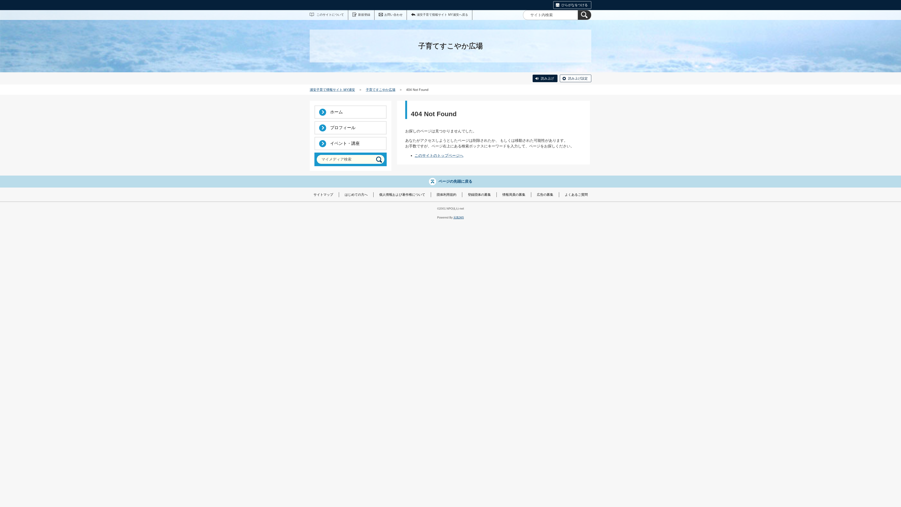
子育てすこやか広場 (380, 90)
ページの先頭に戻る (455, 181)
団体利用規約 (446, 194)
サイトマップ (323, 194)
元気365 (458, 217)
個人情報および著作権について (402, 194)
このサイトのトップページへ (439, 155)
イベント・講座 (345, 143)
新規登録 (364, 14)
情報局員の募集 (513, 194)
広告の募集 (545, 194)
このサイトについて (330, 14)
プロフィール (342, 127)
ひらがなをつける (574, 5)
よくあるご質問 (576, 194)
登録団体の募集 (479, 194)
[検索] (584, 15)
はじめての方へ (356, 194)
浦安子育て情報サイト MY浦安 (332, 90)
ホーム (336, 112)
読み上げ (547, 78)
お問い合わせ (393, 14)
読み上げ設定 (578, 78)
